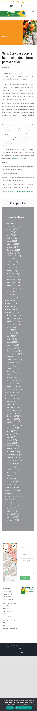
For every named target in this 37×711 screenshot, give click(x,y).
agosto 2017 (11, 499)
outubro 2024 (12, 253)
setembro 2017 (12, 496)
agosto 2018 (11, 463)
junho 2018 (11, 469)
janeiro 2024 (11, 277)
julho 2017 (11, 502)
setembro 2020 (12, 389)
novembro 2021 (13, 354)
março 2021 (11, 377)
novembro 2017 (13, 490)
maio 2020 (11, 401)
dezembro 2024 (13, 250)
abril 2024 (10, 268)
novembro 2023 (13, 282)
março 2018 (11, 478)
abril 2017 (10, 511)
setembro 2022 (12, 324)
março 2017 (11, 514)
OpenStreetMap (12, 580)
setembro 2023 (12, 288)
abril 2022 (10, 339)
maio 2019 (11, 437)
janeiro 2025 (11, 247)
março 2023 (11, 306)
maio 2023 (11, 300)
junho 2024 (11, 262)
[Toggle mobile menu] (33, 11)
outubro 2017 (12, 493)
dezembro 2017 (13, 487)
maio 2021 (11, 371)
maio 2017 (11, 508)
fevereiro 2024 (12, 274)
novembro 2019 (13, 419)
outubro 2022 (12, 321)
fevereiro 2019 (12, 446)
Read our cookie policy (23, 708)
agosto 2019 (11, 428)
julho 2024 (11, 259)
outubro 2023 (12, 285)
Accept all (10, 708)
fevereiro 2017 (12, 517)
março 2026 (11, 223)
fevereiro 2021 (12, 380)
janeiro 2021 (11, 383)
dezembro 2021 (13, 351)
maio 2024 (11, 265)
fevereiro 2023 (12, 309)
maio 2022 (11, 336)
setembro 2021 (12, 360)
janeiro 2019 (11, 449)
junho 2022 (11, 333)
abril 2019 (10, 440)
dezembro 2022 (13, 315)
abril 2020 (10, 404)
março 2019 (11, 443)
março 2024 (11, 271)
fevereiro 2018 (12, 481)
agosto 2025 (11, 229)
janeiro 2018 (11, 484)
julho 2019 (11, 431)
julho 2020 (11, 395)
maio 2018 (11, 472)
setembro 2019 (12, 425)
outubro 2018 (12, 458)
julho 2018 (11, 466)
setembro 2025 (12, 226)
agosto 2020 (11, 392)
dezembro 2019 (13, 416)
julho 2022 (11, 330)
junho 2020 (11, 398)
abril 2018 (10, 475)
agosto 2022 (11, 327)
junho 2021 (11, 369)
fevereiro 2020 (12, 410)
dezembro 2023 (13, 280)
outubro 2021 (12, 357)
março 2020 (11, 407)
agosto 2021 (11, 363)
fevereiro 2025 (12, 244)
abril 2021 (10, 374)
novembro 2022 (13, 318)
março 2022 (11, 342)
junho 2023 (11, 297)
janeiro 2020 (11, 413)
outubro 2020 (12, 386)
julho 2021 (11, 366)
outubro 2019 (12, 422)
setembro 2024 (12, 256)
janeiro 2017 (11, 520)
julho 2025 (11, 232)
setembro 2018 (12, 461)
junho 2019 (11, 434)
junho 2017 (11, 505)
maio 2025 (11, 235)
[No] (34, 704)
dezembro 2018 (13, 452)
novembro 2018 (13, 455)
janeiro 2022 (11, 348)
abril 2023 (10, 303)
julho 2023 (11, 294)
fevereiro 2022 (12, 345)
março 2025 (11, 241)
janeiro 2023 (11, 312)
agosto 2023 (11, 291)
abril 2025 (10, 238)
